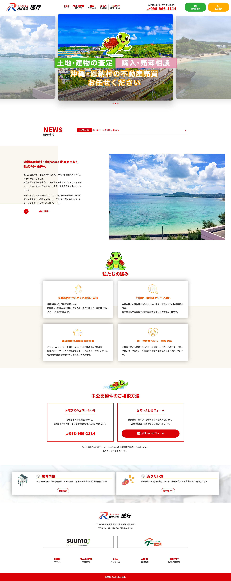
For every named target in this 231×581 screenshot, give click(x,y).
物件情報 (78, 7)
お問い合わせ (115, 7)
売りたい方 (92, 7)
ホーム (66, 7)
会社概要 (103, 7)
